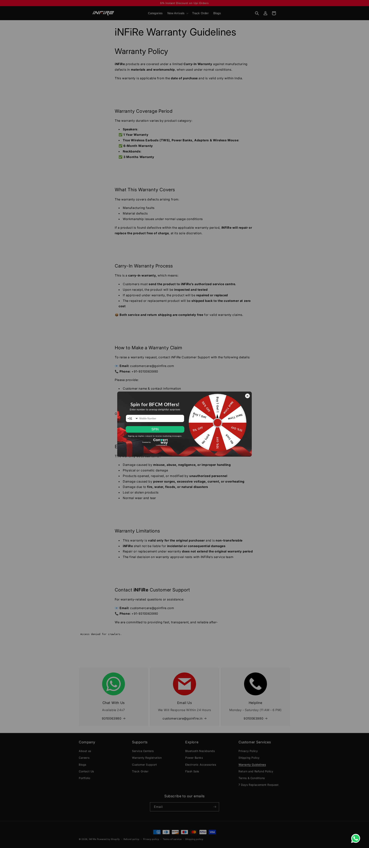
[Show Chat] (356, 838)
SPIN (155, 429)
